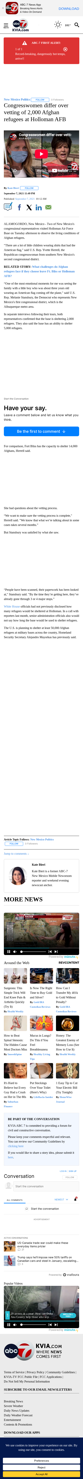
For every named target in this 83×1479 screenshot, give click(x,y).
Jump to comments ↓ (16, 853)
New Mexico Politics (42, 839)
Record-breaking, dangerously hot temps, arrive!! (40, 56)
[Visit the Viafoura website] (71, 1274)
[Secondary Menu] (9, 24)
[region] (41, 1224)
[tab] (14, 1200)
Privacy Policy (35, 1372)
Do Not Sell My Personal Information (27, 1381)
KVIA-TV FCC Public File (21, 1376)
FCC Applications (51, 1376)
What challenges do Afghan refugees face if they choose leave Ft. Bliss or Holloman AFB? (39, 271)
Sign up (72, 1171)
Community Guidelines (61, 1372)
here (10, 1157)
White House (12, 606)
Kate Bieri (13, 188)
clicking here (16, 1146)
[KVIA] (25, 25)
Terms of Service (14, 1372)
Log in (63, 1171)
